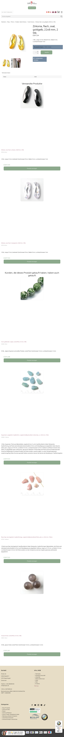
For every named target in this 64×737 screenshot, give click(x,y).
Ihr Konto (37, 683)
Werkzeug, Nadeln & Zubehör (9, 716)
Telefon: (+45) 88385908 (7, 684)
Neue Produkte (6, 708)
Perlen (4, 711)
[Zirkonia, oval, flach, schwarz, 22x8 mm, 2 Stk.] (32, 116)
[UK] (50, 12)
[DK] (47, 12)
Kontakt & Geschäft (40, 675)
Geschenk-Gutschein (7, 717)
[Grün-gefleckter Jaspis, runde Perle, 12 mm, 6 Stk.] (32, 308)
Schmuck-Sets (6, 709)
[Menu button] (61, 12)
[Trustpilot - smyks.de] (35, 710)
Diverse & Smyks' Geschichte (9, 719)
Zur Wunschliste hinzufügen (38, 59)
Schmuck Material (6, 712)
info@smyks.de (5, 685)
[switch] (58, 731)
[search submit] (61, 16)
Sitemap (36, 686)
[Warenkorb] (58, 12)
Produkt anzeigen (32, 168)
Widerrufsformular (40, 678)
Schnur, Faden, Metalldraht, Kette (10, 714)
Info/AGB (37, 677)
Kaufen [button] (47, 52)
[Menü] (57, 721)
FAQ (36, 682)
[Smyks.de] (32, 3)
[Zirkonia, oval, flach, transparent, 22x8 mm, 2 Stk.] (32, 209)
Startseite (37, 674)
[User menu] (53, 12)
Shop (36, 680)
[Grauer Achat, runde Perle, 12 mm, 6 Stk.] (32, 602)
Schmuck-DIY (32, 8)
